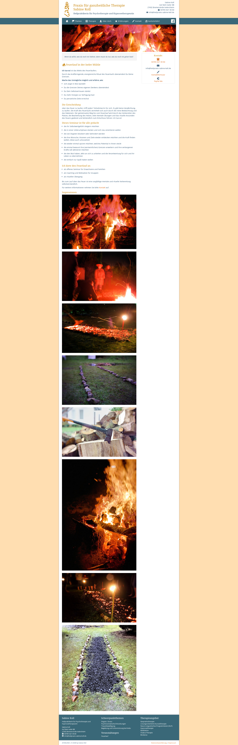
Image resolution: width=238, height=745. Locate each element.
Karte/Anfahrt (154, 21)
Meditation (144, 730)
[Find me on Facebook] (173, 21)
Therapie (92, 21)
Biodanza (143, 735)
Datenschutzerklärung (159, 743)
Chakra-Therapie (146, 733)
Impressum (172, 743)
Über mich (106, 21)
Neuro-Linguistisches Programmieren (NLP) (156, 726)
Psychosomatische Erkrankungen (113, 724)
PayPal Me (158, 81)
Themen (78, 21)
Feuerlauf (104, 736)
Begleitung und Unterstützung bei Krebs (116, 728)
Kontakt (138, 21)
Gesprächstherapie (147, 722)
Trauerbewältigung (108, 726)
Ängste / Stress (106, 722)
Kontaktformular (158, 75)
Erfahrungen (123, 21)
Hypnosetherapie (146, 728)
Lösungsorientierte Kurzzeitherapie (153, 724)
